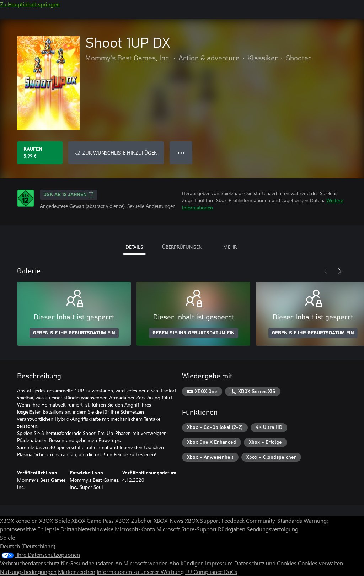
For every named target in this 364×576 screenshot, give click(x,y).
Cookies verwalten (320, 563)
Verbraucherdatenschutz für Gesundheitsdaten (57, 563)
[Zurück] (325, 271)
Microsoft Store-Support (186, 529)
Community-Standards (274, 520)
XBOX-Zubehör (133, 520)
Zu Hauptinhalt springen (30, 4)
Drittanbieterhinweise (86, 529)
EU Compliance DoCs (211, 571)
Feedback (233, 520)
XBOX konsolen (19, 520)
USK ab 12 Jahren (65, 194)
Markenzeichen (76, 571)
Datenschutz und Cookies (265, 563)
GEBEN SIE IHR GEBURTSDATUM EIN (74, 332)
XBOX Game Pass (92, 520)
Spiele (7, 537)
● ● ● (181, 153)
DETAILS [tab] (134, 246)
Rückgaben (231, 529)
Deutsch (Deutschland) (27, 546)
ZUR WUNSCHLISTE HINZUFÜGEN (119, 152)
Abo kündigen (186, 563)
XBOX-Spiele (54, 520)
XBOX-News (168, 520)
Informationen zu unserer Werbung (140, 571)
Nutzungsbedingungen (28, 571)
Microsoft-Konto (135, 529)
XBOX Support (202, 520)
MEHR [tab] (230, 246)
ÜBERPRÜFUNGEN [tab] (182, 246)
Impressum (219, 563)
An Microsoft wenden (141, 563)
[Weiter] (340, 271)
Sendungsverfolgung (272, 529)
